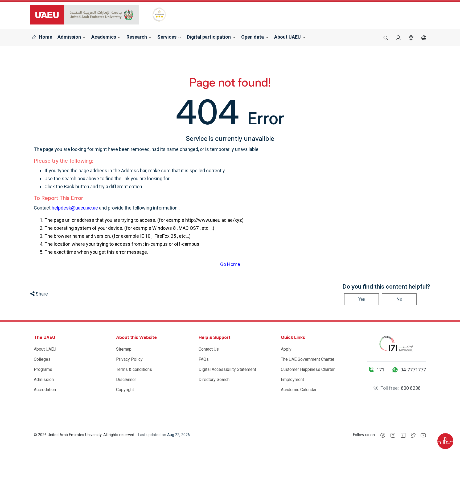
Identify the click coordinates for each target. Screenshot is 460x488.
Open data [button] (253, 37)
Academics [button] (104, 37)
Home (45, 37)
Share (41, 294)
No (399, 299)
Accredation (45, 389)
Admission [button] (70, 37)
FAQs (204, 359)
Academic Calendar (299, 389)
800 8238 (411, 388)
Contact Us (209, 349)
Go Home (230, 264)
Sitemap (124, 349)
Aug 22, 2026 (178, 435)
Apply (286, 349)
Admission (44, 379)
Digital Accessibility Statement (227, 369)
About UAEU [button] (288, 37)
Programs (43, 369)
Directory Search (214, 379)
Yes (361, 299)
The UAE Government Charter (307, 359)
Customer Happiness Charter (308, 369)
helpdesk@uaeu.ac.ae (75, 208)
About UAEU (45, 349)
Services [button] (167, 37)
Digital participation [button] (209, 37)
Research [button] (137, 37)
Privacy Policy (129, 359)
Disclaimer (126, 379)
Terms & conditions (134, 369)
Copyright (125, 389)
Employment (292, 379)
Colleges (42, 359)
